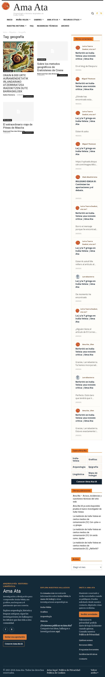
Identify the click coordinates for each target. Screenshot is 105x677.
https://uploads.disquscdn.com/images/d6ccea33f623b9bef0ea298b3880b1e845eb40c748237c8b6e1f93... (86, 163)
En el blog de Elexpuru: (86, 66)
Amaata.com (48, 593)
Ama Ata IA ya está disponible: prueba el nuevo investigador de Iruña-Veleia (87, 509)
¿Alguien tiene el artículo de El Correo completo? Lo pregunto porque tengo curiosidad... (85, 331)
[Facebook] (97, 13)
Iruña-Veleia (76, 459)
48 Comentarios (28, 132)
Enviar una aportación (15, 637)
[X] (101, 13)
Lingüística (78, 474)
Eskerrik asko (82, 131)
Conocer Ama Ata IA (86, 481)
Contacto (83, 659)
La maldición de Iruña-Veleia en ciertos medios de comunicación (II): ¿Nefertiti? (87, 545)
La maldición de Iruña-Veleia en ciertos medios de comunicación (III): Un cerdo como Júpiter (87, 534)
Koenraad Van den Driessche (48, 74)
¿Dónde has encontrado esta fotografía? (83, 98)
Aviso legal (52, 670)
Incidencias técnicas (88, 654)
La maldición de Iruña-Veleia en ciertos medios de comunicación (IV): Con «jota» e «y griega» (87, 520)
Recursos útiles (85, 645)
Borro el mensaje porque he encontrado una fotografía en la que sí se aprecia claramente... (86, 228)
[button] (92, 13)
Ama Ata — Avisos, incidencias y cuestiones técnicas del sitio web (87, 499)
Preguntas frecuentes (89, 649)
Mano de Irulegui (93, 474)
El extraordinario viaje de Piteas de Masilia (17, 126)
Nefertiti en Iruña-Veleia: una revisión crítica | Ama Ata (86, 55)
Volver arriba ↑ (94, 671)
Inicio (5, 32)
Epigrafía (93, 466)
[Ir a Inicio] (6, 9)
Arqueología (8, 71)
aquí (58, 631)
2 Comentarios (62, 75)
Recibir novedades (89, 614)
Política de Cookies (56, 673)
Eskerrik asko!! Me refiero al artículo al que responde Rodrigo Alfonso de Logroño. (86, 263)
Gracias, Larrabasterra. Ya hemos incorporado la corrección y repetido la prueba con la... (87, 364)
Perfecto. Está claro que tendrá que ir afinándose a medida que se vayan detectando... (85, 397)
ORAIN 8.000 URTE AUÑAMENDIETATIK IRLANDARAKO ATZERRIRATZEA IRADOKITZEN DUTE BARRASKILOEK (15, 83)
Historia (44, 621)
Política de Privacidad (89, 634)
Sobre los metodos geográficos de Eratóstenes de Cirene (50, 67)
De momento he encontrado (83, 296)
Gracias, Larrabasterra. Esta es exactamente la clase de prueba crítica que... (87, 430)
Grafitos (93, 459)
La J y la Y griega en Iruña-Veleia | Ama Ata (86, 121)
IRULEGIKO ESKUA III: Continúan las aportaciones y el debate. (86, 186)
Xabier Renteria (9, 95)
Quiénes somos (86, 640)
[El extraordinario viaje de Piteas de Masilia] (18, 111)
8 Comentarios (28, 96)
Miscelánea (41, 59)
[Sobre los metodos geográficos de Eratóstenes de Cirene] (52, 51)
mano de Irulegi (47, 599)
